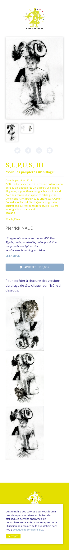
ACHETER (36, 267)
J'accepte (13, 536)
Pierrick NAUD (20, 228)
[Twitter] (17, 150)
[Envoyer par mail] (50, 150)
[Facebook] (28, 150)
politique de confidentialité (28, 529)
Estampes (13, 256)
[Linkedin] (39, 150)
